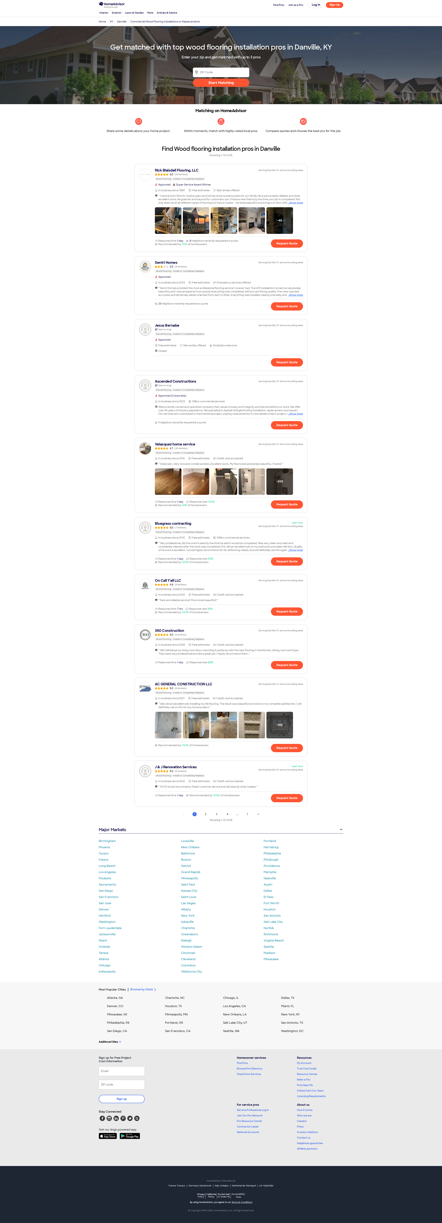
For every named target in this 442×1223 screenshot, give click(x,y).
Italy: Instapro (222, 1185)
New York (188, 915)
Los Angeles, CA (234, 1006)
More (150, 12)
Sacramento (107, 884)
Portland (270, 841)
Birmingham (107, 841)
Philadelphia (272, 853)
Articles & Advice (167, 12)
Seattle (269, 947)
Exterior (117, 12)
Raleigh (186, 940)
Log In (316, 5)
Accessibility (238, 1195)
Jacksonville (107, 934)
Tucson (104, 853)
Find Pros (242, 1063)
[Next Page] (258, 814)
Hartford (105, 915)
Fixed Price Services (249, 1074)
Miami (103, 940)
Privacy (201, 1195)
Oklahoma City (191, 971)
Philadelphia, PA (118, 1023)
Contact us (303, 1137)
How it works (305, 1110)
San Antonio (272, 915)
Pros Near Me (305, 1085)
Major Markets (112, 829)
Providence (272, 866)
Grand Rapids (190, 872)
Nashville (270, 878)
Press (300, 1126)
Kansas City (189, 891)
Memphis (270, 872)
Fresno (103, 860)
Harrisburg (271, 847)
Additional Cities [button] (108, 1041)
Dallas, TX (287, 998)
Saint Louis (188, 897)
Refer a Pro (303, 1079)
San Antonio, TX (292, 1023)
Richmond (271, 934)
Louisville (187, 841)
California (211, 1195)
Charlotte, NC (175, 998)
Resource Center (307, 1074)
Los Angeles (107, 872)
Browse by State (141, 989)
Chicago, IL (231, 998)
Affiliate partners (307, 1148)
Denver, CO (115, 1006)
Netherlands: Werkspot (244, 1185)
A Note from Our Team (310, 1090)
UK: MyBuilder (266, 1185)
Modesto (105, 878)
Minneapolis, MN (176, 1014)
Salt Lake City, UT (235, 1023)
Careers (302, 1121)
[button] (168, 220)
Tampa (103, 953)
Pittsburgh (271, 860)
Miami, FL (287, 1006)
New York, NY (290, 1014)
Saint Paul (188, 884)
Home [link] (102, 21)
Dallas (268, 891)
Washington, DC (292, 1031)
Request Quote (286, 243)
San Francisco (108, 897)
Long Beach (107, 866)
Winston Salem (191, 947)
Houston (270, 909)
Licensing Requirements (311, 1096)
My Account (304, 1063)
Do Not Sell (224, 1195)
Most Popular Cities (112, 989)
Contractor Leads (247, 1126)
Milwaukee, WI (117, 1014)
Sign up (122, 1099)
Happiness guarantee (310, 1143)
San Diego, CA (117, 1031)
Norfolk (269, 928)
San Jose (105, 903)
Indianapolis (107, 971)
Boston (186, 860)
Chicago (105, 965)
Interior (103, 12)
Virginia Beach (274, 940)
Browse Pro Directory (249, 1068)
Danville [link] (121, 21)
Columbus (188, 965)
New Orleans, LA (235, 1014)
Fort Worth (271, 903)
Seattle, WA (231, 1031)
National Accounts (248, 1132)
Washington (107, 922)
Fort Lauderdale (110, 928)
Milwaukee (271, 959)
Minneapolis (189, 878)
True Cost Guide (306, 1068)
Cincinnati (188, 953)
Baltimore (188, 853)
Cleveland (188, 959)
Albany (186, 909)
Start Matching (221, 82)
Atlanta (104, 959)
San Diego (106, 891)
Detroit (186, 866)
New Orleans (190, 847)
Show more (296, 202)
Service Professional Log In (253, 1110)
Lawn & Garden (134, 12)
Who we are (304, 1115)
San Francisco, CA (177, 1031)
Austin (268, 884)
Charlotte (188, 928)
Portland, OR (174, 1023)
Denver (104, 909)
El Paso (269, 897)
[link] (221, 174)
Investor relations (307, 1132)
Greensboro (189, 934)
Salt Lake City (273, 922)
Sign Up (334, 5)
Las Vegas (188, 903)
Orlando (104, 947)
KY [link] (111, 21)
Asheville (187, 922)
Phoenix (104, 847)
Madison (269, 953)
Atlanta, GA (115, 998)
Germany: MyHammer (200, 1185)
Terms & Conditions (242, 1202)
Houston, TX (173, 1006)
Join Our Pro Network (250, 1115)
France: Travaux (177, 1185)
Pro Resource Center (249, 1121)
